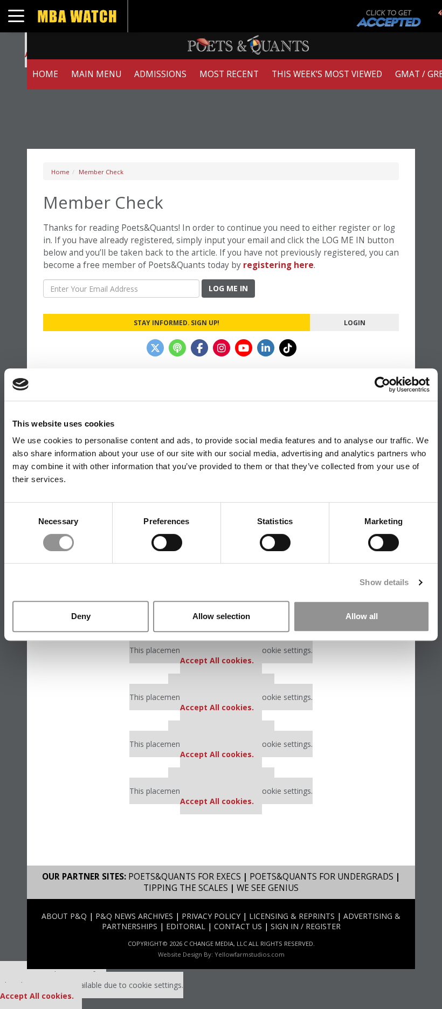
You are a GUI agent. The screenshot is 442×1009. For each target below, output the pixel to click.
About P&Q (64, 916)
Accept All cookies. (217, 660)
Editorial (185, 926)
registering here (278, 265)
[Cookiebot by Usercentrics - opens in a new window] (382, 384)
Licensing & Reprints (292, 916)
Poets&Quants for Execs (184, 876)
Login (354, 322)
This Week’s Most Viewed (327, 74)
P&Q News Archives (134, 916)
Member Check (101, 172)
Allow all (362, 616)
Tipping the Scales (185, 888)
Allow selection (221, 616)
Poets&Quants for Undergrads (321, 876)
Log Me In (228, 288)
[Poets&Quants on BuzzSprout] (177, 347)
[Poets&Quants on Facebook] (199, 347)
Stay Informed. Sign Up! (176, 322)
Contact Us (238, 926)
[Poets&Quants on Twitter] (155, 347)
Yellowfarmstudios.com (250, 954)
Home (45, 74)
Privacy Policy (211, 916)
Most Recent (229, 74)
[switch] (166, 542)
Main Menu (96, 74)
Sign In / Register (306, 926)
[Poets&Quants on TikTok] (287, 347)
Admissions (160, 74)
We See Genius (268, 888)
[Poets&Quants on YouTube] (243, 347)
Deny (81, 616)
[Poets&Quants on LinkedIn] (265, 347)
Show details (384, 582)
